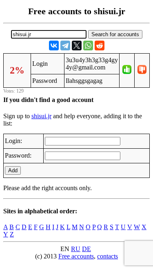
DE (86, 248)
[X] (77, 45)
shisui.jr (41, 116)
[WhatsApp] (88, 45)
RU (75, 248)
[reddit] (99, 45)
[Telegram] (65, 45)
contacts (107, 256)
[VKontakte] (54, 45)
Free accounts (76, 256)
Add (13, 170)
